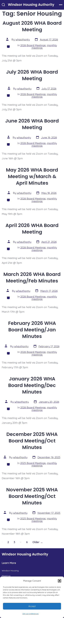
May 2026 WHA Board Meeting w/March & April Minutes (32, 176)
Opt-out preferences (30, 613)
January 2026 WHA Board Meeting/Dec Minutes (32, 385)
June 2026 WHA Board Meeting (32, 124)
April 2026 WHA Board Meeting (32, 228)
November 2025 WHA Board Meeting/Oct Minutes (32, 496)
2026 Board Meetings (33, 45)
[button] (59, 580)
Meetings (6, 575)
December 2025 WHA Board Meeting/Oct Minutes (32, 441)
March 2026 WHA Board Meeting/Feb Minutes (32, 277)
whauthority (22, 39)
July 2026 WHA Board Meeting (32, 75)
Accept (32, 606)
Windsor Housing (10, 570)
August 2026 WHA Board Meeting (32, 26)
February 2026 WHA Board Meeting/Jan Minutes (32, 330)
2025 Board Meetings (33, 463)
